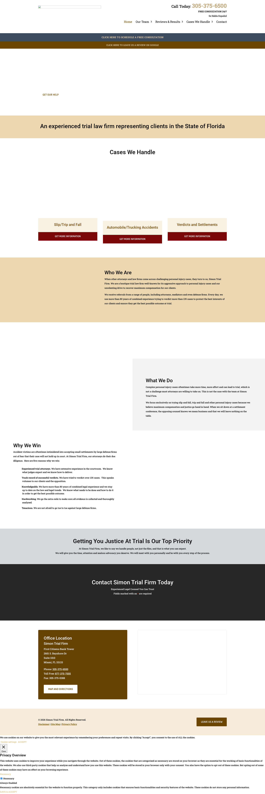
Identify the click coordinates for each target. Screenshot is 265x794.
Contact (221, 22)
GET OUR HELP (51, 94)
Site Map (55, 724)
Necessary (8, 778)
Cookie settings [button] (9, 741)
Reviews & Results (167, 22)
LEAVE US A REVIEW (211, 721)
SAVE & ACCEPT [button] (8, 791)
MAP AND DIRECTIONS (60, 689)
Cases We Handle (198, 22)
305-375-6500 (209, 5)
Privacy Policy (69, 724)
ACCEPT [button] (22, 741)
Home (128, 22)
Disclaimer (43, 724)
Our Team (142, 22)
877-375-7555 (63, 673)
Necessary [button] (5, 774)
